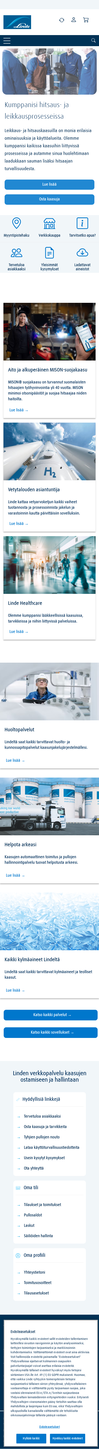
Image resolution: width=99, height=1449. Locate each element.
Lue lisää (49, 184)
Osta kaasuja (49, 199)
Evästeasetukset (49, 1426)
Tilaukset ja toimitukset (42, 1205)
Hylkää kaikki (31, 1438)
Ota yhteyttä (34, 1168)
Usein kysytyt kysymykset (44, 1158)
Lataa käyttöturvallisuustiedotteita (51, 1148)
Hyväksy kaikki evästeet (67, 1438)
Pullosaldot (33, 1215)
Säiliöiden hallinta (38, 1236)
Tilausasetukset (37, 1293)
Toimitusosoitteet (37, 1283)
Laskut (29, 1226)
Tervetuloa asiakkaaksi (42, 1116)
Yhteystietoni (34, 1273)
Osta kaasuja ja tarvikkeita (45, 1127)
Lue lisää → (19, 410)
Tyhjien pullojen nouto (42, 1137)
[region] (51, 1383)
